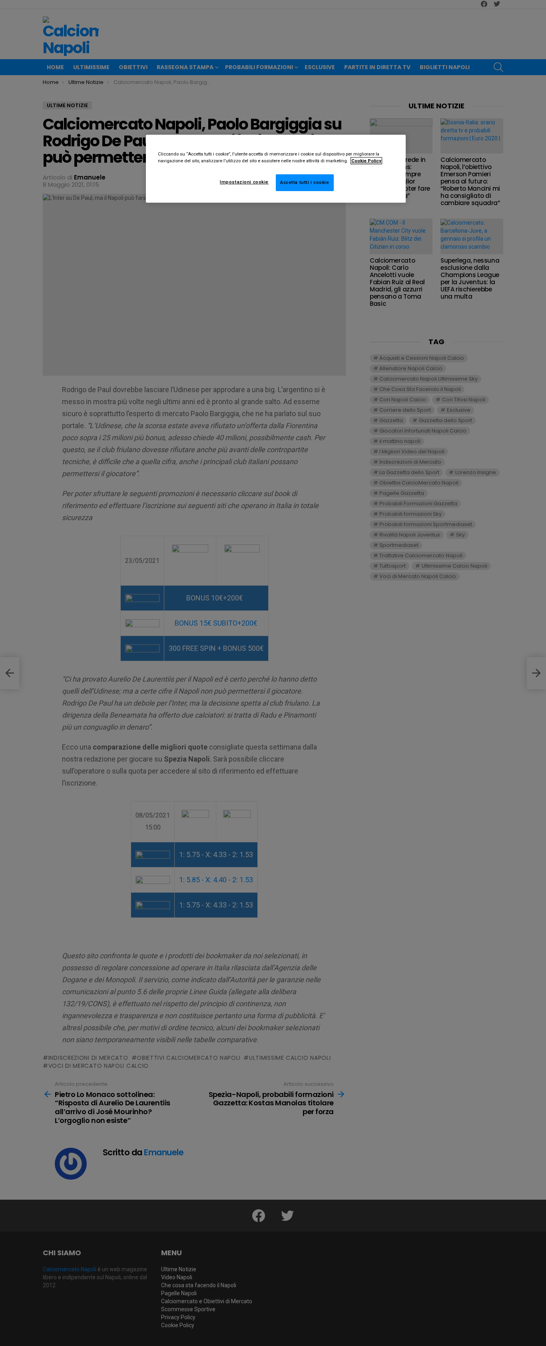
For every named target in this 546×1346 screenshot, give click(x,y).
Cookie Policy (366, 161)
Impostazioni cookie (244, 182)
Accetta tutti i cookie (304, 182)
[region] (276, 169)
